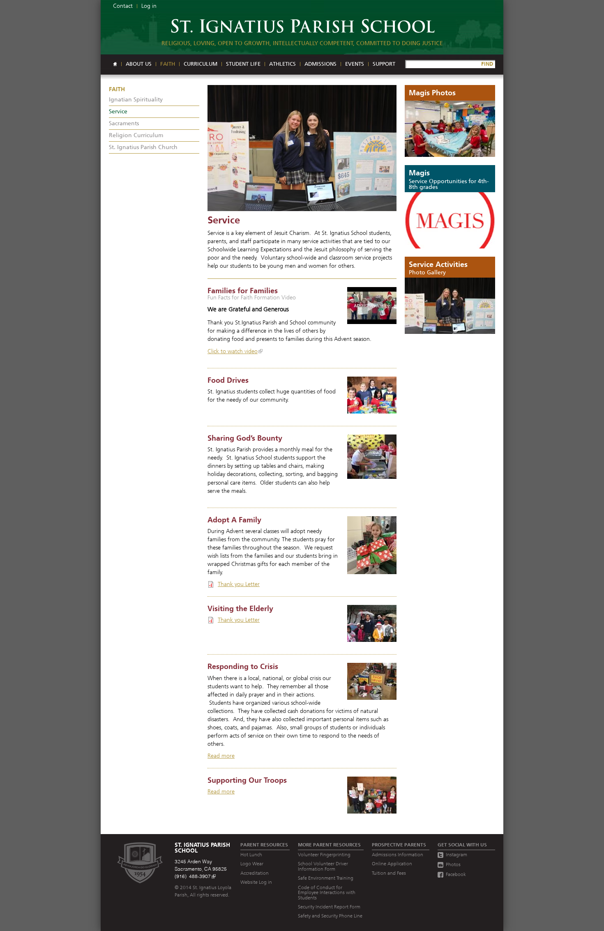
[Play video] (372, 305)
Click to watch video (232, 351)
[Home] (115, 64)
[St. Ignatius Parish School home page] (302, 18)
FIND (487, 64)
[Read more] (302, 148)
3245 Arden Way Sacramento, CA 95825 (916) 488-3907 (201, 868)
